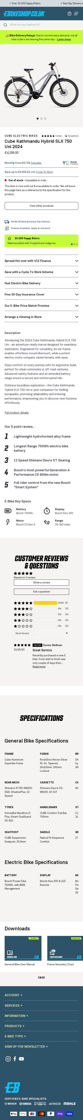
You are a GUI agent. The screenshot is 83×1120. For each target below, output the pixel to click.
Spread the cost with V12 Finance (28, 261)
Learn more (64, 39)
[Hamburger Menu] (76, 13)
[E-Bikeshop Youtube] (21, 1058)
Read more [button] (39, 666)
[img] (22, 645)
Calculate (36, 163)
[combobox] (45, 24)
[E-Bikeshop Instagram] (8, 1058)
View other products (41, 205)
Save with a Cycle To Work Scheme (29, 272)
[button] (48, 136)
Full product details (17, 413)
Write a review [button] (41, 582)
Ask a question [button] (41, 591)
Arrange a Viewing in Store (23, 317)
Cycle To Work (44, 172)
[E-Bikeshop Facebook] (14, 1058)
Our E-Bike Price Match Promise (27, 306)
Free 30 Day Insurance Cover (24, 294)
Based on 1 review (24, 577)
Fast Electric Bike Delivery (22, 283)
